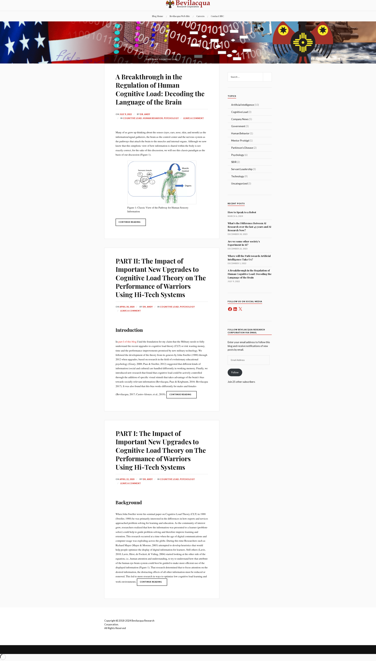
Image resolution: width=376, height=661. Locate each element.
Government (238, 126)
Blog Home (157, 16)
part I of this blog (127, 341)
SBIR (233, 161)
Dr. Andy (145, 114)
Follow (235, 372)
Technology (237, 176)
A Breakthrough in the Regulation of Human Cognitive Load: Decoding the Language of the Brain (160, 89)
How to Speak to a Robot (242, 212)
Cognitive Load (132, 118)
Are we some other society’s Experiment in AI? (244, 243)
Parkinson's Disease (242, 147)
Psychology (171, 118)
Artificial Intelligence (242, 104)
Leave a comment (193, 118)
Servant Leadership (241, 169)
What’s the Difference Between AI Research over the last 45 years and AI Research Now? (249, 227)
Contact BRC (217, 16)
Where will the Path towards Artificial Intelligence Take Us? (249, 257)
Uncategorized (239, 183)
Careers (200, 16)
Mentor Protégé (240, 140)
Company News (240, 119)
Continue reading (132, 223)
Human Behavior (153, 118)
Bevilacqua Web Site (180, 16)
